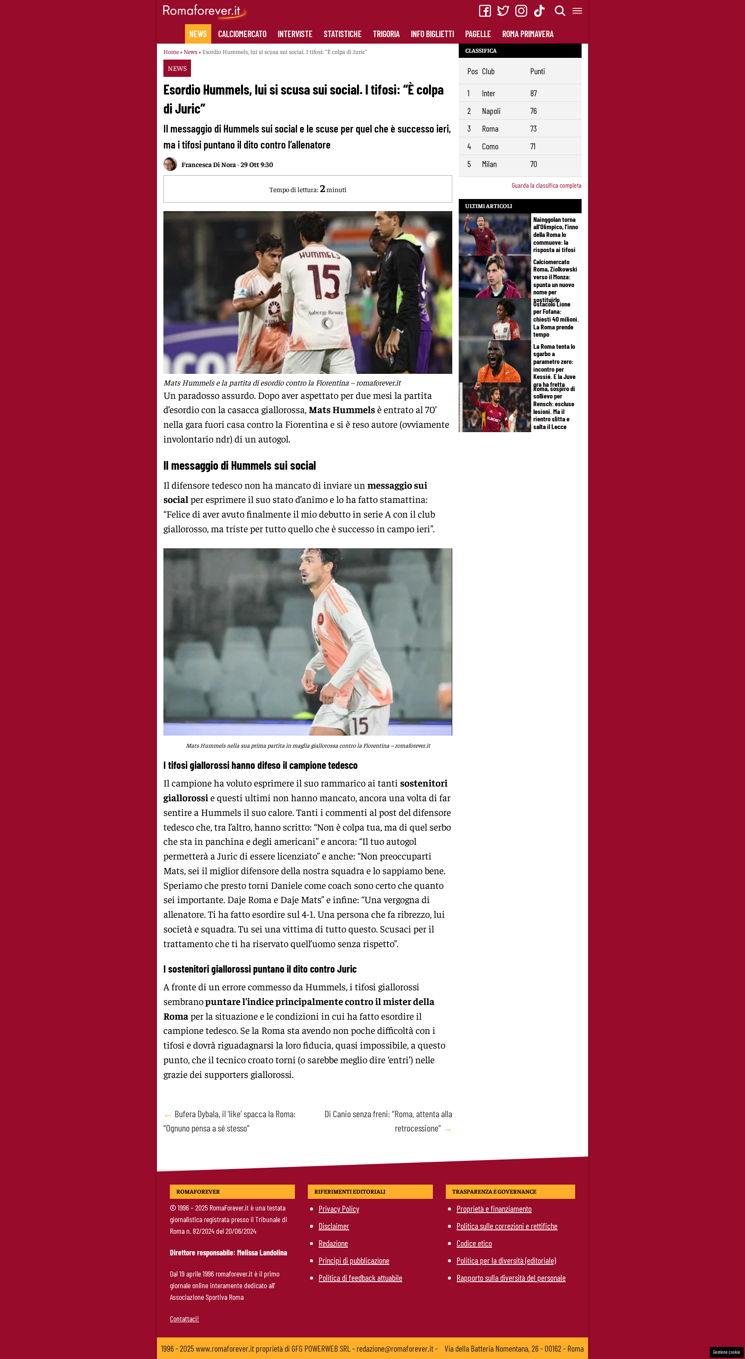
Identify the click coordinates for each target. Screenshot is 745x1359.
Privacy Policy (339, 1208)
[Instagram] (521, 10)
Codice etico (474, 1243)
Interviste (295, 33)
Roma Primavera (528, 33)
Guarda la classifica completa (547, 185)
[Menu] (578, 10)
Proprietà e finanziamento (494, 1208)
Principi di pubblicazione (354, 1260)
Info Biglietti (432, 33)
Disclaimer (334, 1225)
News (198, 33)
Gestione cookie (726, 1352)
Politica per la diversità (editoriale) (506, 1260)
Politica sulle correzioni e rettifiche (507, 1225)
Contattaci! (184, 1318)
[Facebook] (485, 10)
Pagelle (478, 33)
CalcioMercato (242, 33)
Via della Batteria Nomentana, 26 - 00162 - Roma (514, 1348)
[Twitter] (503, 10)
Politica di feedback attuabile (360, 1277)
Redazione (333, 1243)
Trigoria (386, 33)
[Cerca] (560, 10)
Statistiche (343, 33)
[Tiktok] (539, 10)
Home (171, 51)
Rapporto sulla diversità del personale (511, 1277)
